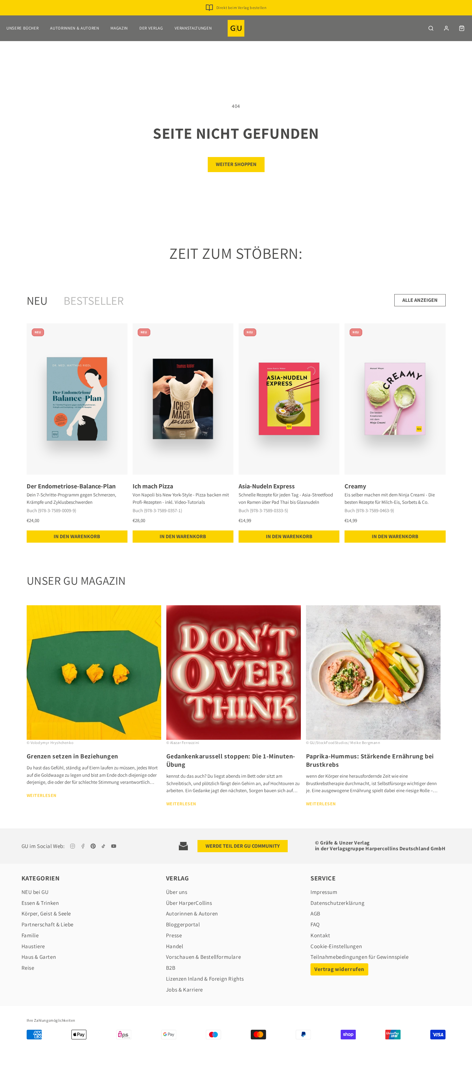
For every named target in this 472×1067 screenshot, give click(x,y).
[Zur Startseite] (236, 28)
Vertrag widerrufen (339, 969)
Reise (28, 967)
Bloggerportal (183, 924)
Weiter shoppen (236, 164)
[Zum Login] (446, 28)
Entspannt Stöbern (241, 9)
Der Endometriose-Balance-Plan (71, 486)
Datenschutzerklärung (337, 902)
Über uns (177, 892)
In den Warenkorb (77, 536)
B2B (171, 967)
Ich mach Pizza (153, 486)
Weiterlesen (42, 795)
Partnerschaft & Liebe (48, 924)
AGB (315, 913)
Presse (174, 935)
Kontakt (320, 935)
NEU (37, 300)
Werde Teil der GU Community (242, 846)
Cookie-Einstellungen (336, 946)
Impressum (323, 892)
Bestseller (94, 300)
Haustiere (33, 946)
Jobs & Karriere (184, 989)
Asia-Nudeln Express (267, 486)
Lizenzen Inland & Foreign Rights (205, 978)
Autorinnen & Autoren (74, 28)
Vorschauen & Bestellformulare (203, 956)
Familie (30, 935)
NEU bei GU (35, 892)
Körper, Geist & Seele (46, 913)
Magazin (119, 28)
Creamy (355, 486)
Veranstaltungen (193, 28)
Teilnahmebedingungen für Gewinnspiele (359, 956)
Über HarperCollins (189, 902)
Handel (174, 946)
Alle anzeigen (420, 300)
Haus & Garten (39, 956)
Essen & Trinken (40, 902)
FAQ (315, 924)
